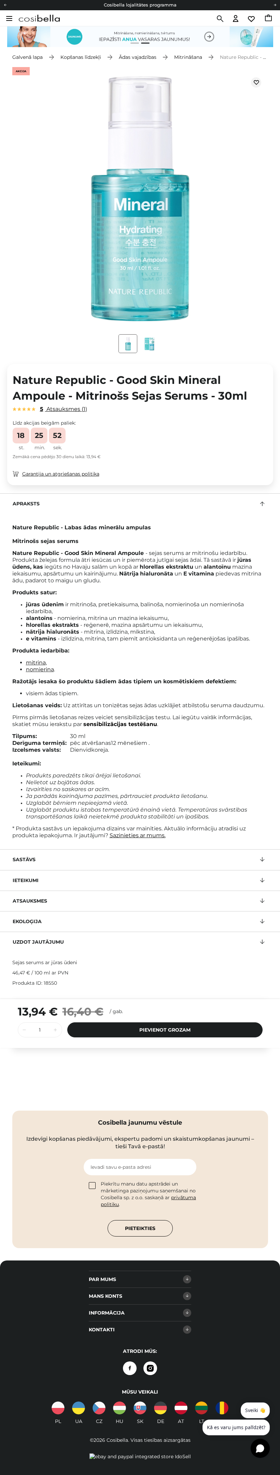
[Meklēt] (219, 18)
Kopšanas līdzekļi (80, 57)
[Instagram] (150, 1368)
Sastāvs (24, 859)
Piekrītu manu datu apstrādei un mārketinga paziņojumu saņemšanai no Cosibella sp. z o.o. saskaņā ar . (148, 1194)
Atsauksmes (62, 409)
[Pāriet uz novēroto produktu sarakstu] (251, 19)
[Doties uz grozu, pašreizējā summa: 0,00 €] (269, 18)
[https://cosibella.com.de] (160, 1408)
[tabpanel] (140, 36)
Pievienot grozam (165, 1030)
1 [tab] (132, 44)
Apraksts (26, 504)
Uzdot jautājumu (38, 942)
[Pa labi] (275, 5)
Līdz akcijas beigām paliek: (44, 423)
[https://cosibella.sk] (140, 1408)
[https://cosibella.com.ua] (78, 1408)
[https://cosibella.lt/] (201, 1408)
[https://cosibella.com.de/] (181, 1408)
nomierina (40, 669)
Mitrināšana (188, 57)
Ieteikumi (26, 880)
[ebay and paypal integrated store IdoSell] (140, 1456)
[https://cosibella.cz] (99, 1408)
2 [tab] (142, 44)
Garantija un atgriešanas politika (60, 474)
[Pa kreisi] (5, 5)
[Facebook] (130, 1368)
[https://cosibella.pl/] (58, 1408)
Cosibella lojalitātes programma (140, 5)
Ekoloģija (27, 921)
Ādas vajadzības (137, 57)
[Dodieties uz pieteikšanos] (235, 19)
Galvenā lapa (27, 57)
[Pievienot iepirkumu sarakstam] (256, 82)
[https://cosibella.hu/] (119, 1408)
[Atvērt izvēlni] (8, 18)
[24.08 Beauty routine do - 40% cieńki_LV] (140, 36)
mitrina (36, 662)
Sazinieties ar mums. (138, 835)
